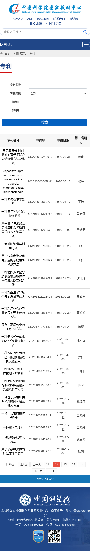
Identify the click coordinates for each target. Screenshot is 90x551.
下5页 (51, 471)
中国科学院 (53, 23)
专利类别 (15, 93)
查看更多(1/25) (45, 478)
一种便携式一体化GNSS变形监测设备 (13, 341)
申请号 (15, 101)
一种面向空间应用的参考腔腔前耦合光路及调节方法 (13, 385)
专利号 (15, 110)
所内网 (74, 19)
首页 (8, 53)
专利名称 (15, 84)
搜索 (44, 122)
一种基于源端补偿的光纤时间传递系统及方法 (13, 401)
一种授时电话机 (13, 427)
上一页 (37, 464)
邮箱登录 (17, 19)
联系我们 (59, 19)
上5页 (23, 464)
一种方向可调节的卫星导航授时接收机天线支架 (13, 357)
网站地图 (43, 19)
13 (65, 464)
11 (47, 464)
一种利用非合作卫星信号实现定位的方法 (13, 313)
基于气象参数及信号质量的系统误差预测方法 (13, 260)
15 (81, 464)
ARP (30, 19)
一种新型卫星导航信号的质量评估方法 (13, 296)
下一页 (38, 471)
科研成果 (20, 53)
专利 (32, 53)
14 (73, 464)
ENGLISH (35, 23)
